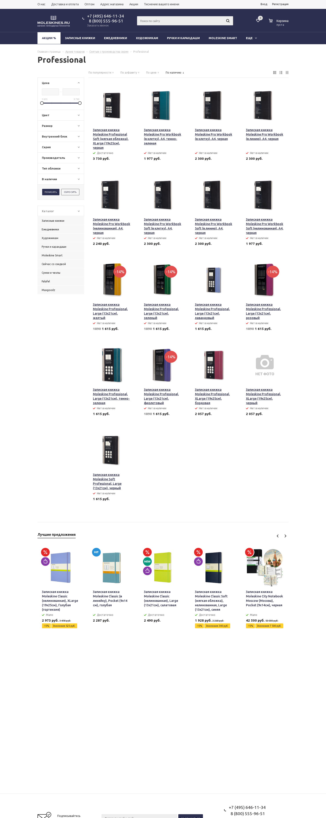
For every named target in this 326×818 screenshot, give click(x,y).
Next (285, 536)
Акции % (49, 38)
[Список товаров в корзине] (279, 24)
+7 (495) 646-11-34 (105, 16)
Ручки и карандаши (183, 38)
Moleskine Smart (223, 38)
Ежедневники (115, 38)
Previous (278, 536)
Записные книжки (80, 38)
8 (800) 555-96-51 (105, 20)
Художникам (147, 38)
